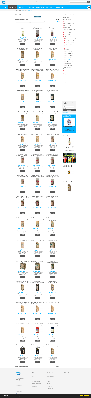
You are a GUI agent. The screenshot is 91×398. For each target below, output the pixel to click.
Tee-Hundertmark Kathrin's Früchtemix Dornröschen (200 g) (52, 134)
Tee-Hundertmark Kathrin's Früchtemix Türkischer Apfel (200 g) (22, 198)
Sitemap (48, 374)
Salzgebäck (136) (67, 82)
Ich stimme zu (85, 395)
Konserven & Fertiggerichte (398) (67, 73)
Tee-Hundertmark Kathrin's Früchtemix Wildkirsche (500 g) (52, 198)
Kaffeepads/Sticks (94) (69, 55)
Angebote (67, 116)
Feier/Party (31, 7)
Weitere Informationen (23, 396)
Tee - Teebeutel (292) (69, 61)
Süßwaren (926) (67, 84)
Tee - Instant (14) (68, 57)
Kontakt (33, 378)
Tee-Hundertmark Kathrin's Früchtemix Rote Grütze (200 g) (52, 176)
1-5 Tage (24, 41)
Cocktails (48, 381)
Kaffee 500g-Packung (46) (69, 42)
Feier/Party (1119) (66, 88)
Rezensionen (68, 166)
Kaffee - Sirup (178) (68, 53)
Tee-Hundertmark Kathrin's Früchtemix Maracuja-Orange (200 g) (37, 176)
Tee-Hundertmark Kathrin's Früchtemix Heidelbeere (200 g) (52, 155)
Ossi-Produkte (50, 7)
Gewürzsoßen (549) (67, 32)
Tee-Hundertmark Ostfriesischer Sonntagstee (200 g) (52, 282)
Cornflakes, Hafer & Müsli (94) (69, 29)
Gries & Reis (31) (67, 34)
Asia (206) (66, 21)
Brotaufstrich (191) (67, 27)
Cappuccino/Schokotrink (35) (70, 38)
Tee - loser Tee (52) (68, 59)
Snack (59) (66, 78)
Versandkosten (25, 39)
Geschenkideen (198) (67, 90)
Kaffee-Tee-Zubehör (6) (69, 65)
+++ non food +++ (22, 7)
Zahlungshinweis (34, 386)
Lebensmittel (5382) (67, 19)
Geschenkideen (40, 7)
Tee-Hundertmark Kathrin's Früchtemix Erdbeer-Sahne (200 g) (22, 155)
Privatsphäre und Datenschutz (36, 383)
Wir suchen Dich (49, 386)
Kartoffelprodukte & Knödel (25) (67, 68)
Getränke (4, 7)
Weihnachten (59, 7)
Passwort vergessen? (65, 112)
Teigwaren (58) (66, 80)
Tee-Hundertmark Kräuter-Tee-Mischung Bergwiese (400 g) (22, 261)
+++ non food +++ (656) (67, 86)
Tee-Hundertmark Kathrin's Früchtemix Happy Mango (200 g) (37, 155)
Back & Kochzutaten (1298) (69, 23)
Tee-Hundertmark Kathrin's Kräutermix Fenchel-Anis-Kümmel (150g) (52, 219)
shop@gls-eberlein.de (20, 387)
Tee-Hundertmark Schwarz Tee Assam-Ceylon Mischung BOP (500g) (37, 346)
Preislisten (49, 378)
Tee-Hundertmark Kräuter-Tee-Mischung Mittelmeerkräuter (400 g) (52, 261)
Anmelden (34, 1)
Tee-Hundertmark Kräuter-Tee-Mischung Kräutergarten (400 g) (37, 261)
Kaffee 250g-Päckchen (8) (69, 40)
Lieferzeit (33, 376)
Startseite (33, 374)
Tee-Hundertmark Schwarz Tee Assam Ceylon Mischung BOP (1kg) (22, 346)
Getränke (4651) (66, 17)
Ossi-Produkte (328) (67, 92)
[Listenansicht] (59, 21)
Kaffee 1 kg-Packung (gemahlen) (68, 49)
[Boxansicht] (57, 21)
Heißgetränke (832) (67, 36)
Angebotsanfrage (50, 388)
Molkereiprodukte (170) (68, 76)
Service (48, 383)
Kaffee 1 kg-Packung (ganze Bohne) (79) (68, 45)
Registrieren (39, 1)
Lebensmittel (12, 7)
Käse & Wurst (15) (67, 70)
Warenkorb (44, 1)
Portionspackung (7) (68, 63)
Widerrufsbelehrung (50, 376)
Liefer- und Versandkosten (36, 381)
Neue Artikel (68, 136)
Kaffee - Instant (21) (68, 51)
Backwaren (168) (67, 25)
